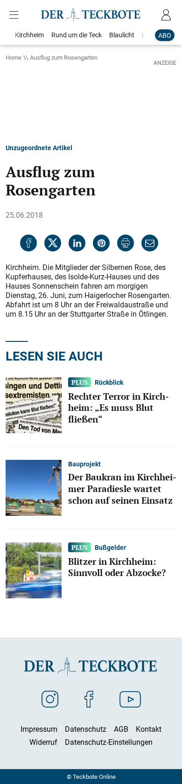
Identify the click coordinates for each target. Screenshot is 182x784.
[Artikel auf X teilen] (52, 243)
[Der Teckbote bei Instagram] (50, 698)
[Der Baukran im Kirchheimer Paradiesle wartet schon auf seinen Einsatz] (34, 487)
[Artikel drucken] (125, 243)
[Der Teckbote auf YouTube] (130, 698)
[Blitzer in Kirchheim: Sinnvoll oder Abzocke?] (34, 569)
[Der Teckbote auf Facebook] (88, 698)
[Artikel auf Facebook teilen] (28, 243)
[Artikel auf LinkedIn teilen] (77, 243)
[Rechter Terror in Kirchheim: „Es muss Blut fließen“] (34, 404)
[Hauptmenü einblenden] (15, 15)
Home (13, 57)
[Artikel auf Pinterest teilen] (101, 243)
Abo (164, 35)
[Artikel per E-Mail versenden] (149, 243)
